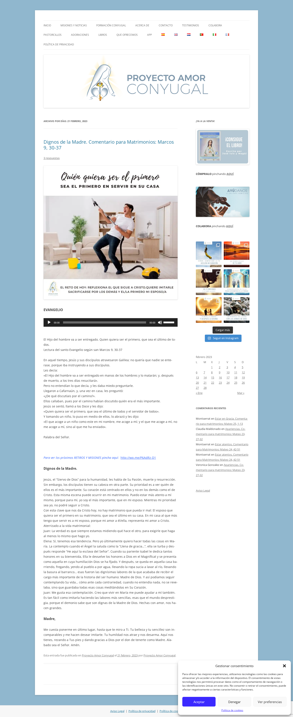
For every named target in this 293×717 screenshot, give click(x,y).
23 (220, 383)
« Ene (199, 393)
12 (243, 372)
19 (243, 377)
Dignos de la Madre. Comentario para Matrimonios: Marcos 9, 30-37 (109, 145)
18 (235, 377)
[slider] (169, 322)
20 (197, 383)
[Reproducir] (49, 322)
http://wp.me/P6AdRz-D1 (138, 458)
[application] (111, 322)
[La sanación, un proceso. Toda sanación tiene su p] (209, 254)
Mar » (240, 393)
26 (243, 383)
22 (212, 383)
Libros (102, 35)
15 (212, 377)
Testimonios (190, 25)
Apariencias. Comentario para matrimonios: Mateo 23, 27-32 (220, 434)
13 (197, 377)
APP (149, 35)
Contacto (166, 25)
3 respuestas (52, 158)
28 (205, 388)
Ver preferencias (270, 702)
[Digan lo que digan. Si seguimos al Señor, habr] (236, 282)
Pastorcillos (53, 35)
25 (235, 383)
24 (228, 383)
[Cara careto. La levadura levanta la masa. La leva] (236, 254)
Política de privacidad (59, 44)
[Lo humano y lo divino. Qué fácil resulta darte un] (209, 310)
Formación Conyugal (111, 25)
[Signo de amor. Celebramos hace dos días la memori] (209, 282)
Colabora (215, 25)
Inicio (47, 25)
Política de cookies (232, 710)
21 (205, 383)
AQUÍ (230, 174)
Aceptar (199, 702)
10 (228, 372)
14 (205, 377)
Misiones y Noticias (73, 25)
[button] (284, 666)
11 (235, 372)
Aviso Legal (203, 490)
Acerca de (142, 25)
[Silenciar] (160, 322)
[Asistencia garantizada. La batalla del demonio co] (236, 310)
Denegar (234, 702)
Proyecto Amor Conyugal (98, 655)
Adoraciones (80, 35)
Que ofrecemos (127, 35)
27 (197, 388)
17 (228, 377)
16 (220, 377)
